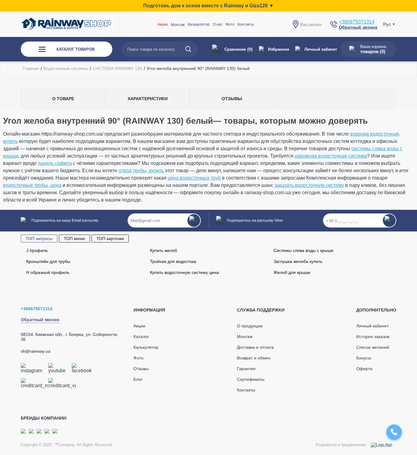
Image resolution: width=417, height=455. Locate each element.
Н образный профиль (47, 272)
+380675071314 (357, 21)
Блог (138, 379)
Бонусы (363, 357)
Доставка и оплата (255, 347)
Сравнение (238, 49)
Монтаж (244, 336)
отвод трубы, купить (141, 170)
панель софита (55, 163)
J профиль (37, 250)
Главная (31, 68)
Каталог (141, 336)
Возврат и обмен (253, 357)
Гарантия (246, 368)
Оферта (364, 368)
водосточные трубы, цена (32, 185)
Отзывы (141, 368)
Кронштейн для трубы (48, 261)
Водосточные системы (65, 68)
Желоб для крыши (292, 272)
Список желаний (372, 347)
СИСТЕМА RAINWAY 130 (117, 68)
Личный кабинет (320, 49)
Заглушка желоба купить (298, 261)
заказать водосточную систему (309, 185)
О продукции (250, 325)
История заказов (372, 336)
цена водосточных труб (194, 177)
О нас (218, 24)
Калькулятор (199, 24)
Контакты (246, 24)
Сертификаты (250, 379)
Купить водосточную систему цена (184, 272)
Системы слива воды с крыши (303, 250)
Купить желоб (163, 250)
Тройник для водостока (173, 261)
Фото (230, 24)
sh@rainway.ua (35, 351)
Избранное (278, 49)
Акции (163, 24)
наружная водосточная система (331, 155)
